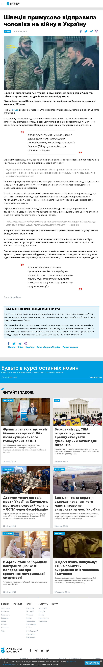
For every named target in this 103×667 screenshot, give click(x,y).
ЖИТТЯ (55, 604)
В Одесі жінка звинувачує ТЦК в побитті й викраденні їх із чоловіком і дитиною (77, 568)
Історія (42, 612)
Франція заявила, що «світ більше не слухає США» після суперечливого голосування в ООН (25, 435)
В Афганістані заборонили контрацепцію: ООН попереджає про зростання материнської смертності (25, 570)
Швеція (11, 347)
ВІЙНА (7, 32)
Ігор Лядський (32, 631)
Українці (30, 347)
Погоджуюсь (92, 663)
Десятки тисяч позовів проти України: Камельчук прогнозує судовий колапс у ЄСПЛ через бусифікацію (25, 503)
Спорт (4, 625)
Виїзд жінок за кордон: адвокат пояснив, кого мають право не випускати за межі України (77, 503)
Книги (41, 615)
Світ (57, 401)
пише (15, 109)
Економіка (5, 615)
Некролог (43, 621)
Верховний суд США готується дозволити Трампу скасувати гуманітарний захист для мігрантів (76, 437)
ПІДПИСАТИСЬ (96, 377)
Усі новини (5, 608)
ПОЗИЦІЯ (18, 604)
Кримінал (59, 533)
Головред (30, 608)
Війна (20, 347)
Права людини (70, 347)
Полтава (4, 628)
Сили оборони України (48, 347)
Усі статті (43, 608)
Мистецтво (44, 618)
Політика (8, 401)
